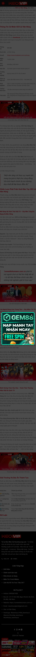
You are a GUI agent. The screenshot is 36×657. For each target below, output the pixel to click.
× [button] (31, 315)
